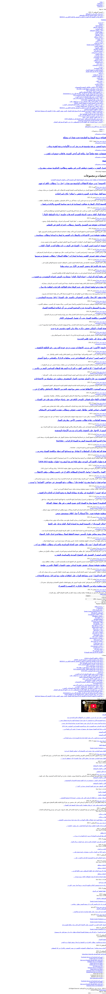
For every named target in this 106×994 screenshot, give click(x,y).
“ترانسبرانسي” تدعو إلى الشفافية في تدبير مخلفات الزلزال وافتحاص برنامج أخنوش (71, 358)
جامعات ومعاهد (98, 37)
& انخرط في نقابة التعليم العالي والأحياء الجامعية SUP (88, 95)
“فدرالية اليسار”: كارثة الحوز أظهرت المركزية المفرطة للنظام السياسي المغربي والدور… (69, 368)
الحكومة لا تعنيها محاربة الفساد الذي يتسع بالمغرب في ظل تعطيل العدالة (76, 503)
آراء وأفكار (100, 40)
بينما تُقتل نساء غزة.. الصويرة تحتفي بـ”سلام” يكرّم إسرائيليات (80, 194)
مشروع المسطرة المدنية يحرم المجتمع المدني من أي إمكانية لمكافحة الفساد (74, 308)
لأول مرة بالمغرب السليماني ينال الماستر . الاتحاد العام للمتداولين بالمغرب (82, 104)
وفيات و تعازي (99, 84)
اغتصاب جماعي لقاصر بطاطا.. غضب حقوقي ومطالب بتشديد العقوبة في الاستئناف (72, 410)
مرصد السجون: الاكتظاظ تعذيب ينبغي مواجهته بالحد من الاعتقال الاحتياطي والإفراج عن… (69, 389)
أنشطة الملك (99, 85)
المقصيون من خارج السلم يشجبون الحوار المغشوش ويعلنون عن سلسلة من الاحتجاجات (70, 379)
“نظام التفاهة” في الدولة (99, 891)
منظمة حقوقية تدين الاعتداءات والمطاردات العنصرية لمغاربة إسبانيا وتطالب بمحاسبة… (70, 235)
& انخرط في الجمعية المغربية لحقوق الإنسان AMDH (88, 103)
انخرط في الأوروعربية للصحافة (94, 14)
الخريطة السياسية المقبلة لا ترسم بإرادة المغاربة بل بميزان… (89, 836)
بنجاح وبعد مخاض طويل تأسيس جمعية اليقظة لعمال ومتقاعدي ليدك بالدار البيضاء (72, 534)
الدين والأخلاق (99, 35)
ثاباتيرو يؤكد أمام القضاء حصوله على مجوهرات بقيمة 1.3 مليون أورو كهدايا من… (84, 729)
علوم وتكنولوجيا (98, 68)
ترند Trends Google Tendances (95, 44)
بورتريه (101, 67)
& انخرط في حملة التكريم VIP (94, 90)
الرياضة (101, 73)
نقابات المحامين (98, 55)
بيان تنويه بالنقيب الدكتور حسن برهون (92, 117)
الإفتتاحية (100, 79)
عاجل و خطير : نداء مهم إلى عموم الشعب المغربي (89, 106)
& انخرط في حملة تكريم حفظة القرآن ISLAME (90, 89)
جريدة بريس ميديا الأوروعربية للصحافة (95, 126)
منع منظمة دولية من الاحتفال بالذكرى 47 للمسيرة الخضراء (82, 586)
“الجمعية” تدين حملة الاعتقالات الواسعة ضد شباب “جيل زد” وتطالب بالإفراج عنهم (72, 183)
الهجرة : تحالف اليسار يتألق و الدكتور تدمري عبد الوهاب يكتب (86, 101)
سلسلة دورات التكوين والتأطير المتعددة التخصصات (89, 87)
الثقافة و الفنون (98, 46)
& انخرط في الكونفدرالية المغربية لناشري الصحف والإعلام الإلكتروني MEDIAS (81, 17)
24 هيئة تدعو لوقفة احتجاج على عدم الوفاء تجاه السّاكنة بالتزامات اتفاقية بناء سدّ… (72, 287)
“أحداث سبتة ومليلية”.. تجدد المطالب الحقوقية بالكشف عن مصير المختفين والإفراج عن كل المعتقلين (78, 948)
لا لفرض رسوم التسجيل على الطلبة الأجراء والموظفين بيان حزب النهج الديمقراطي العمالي (78, 122)
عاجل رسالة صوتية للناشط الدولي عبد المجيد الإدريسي (88, 98)
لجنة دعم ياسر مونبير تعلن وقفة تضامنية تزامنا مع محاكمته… (89, 911)
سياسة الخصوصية (98, 683)
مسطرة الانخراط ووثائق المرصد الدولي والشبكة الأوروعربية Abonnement (83, 93)
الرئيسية (100, 22)
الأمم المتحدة (99, 29)
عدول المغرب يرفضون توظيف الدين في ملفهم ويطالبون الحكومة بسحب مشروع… (72, 168)
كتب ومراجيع (99, 38)
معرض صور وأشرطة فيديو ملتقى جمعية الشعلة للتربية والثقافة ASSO (83, 119)
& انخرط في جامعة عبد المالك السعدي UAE (90, 115)
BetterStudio (102, 990)
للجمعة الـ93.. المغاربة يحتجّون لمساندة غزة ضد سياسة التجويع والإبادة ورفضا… (73, 204)
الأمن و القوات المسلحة (96, 30)
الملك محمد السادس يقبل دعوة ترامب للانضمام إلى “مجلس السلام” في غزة (85, 751)
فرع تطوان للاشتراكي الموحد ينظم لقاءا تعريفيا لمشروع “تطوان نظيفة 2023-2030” (72, 462)
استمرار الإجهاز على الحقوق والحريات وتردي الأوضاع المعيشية (80, 430)
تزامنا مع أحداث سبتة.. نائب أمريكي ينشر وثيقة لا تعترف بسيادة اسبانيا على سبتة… (83, 723)
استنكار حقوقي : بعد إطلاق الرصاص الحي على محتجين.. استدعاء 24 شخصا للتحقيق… (83, 798)
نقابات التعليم (99, 54)
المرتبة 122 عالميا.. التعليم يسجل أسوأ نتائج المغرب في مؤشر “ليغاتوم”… (86, 825)
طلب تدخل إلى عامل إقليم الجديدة (91, 339)
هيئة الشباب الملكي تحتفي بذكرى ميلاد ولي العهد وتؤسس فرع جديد (78, 328)
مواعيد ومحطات (98, 60)
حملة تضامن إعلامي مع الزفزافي (94, 112)
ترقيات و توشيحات (98, 65)
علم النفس (100, 78)
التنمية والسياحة (98, 51)
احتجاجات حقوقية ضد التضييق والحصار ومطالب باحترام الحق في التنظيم (76, 225)
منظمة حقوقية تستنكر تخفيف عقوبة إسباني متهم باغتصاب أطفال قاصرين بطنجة (73, 565)
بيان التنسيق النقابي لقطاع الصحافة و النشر (91, 92)
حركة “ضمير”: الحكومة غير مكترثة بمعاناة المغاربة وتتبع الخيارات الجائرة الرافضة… (71, 493)
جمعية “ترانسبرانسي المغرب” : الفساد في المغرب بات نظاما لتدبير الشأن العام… (72, 246)
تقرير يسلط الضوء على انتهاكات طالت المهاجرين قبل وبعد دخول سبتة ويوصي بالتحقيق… (82, 820)
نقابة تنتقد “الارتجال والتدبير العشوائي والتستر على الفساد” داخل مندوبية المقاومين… (71, 297)
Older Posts (103, 594)
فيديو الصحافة (99, 62)
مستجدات (100, 82)
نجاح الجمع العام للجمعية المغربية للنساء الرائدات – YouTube (81, 441)
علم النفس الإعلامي (97, 76)
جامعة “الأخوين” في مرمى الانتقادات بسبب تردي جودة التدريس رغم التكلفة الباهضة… (70, 348)
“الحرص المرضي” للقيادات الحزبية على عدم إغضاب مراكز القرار (88, 841)
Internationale (99, 25)
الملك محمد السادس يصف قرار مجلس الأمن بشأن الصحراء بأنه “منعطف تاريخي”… (83, 758)
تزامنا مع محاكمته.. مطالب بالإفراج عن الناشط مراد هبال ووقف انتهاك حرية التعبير (83, 942)
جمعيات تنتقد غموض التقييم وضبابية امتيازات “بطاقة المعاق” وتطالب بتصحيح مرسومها (70, 256)
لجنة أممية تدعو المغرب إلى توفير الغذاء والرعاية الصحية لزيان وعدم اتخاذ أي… (84, 738)
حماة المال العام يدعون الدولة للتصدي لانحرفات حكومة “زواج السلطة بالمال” (74, 214)
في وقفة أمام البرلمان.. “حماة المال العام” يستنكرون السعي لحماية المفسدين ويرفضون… (69, 277)
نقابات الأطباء (99, 59)
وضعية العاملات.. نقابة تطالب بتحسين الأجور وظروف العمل (81, 420)
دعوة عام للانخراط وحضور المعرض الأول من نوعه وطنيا (83, 266)
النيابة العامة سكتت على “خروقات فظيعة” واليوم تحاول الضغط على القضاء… (85, 805)
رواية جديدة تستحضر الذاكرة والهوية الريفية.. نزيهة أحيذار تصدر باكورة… (86, 885)
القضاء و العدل (99, 33)
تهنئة (104, 161)
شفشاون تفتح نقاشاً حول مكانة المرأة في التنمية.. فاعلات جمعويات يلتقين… (75, 154)
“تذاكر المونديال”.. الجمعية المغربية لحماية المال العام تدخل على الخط (77, 524)
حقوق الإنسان (99, 32)
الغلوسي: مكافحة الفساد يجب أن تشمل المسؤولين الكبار (82, 318)
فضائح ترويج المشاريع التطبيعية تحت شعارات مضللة (84, 137)
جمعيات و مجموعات (97, 52)
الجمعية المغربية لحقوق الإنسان (94, 70)
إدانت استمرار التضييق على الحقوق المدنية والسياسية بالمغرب (80, 555)
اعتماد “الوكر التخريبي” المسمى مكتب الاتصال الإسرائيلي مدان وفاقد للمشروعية (84, 925)
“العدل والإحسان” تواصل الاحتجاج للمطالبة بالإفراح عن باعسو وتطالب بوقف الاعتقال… (70, 472)
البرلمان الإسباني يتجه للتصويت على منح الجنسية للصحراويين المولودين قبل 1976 (84, 726)
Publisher (103, 20)
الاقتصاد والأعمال (98, 49)
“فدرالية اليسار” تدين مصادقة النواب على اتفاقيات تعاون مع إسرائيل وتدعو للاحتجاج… (70, 576)
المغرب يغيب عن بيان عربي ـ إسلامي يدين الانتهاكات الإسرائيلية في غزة (86, 717)
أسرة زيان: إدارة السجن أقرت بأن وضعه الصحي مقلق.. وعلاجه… (88, 904)
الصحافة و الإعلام (98, 27)
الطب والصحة (99, 48)
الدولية (101, 24)
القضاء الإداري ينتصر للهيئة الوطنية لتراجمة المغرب (89, 96)
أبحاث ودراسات (98, 43)
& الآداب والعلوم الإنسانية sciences (93, 109)
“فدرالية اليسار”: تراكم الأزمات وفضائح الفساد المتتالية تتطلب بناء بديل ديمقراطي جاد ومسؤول (80, 932)
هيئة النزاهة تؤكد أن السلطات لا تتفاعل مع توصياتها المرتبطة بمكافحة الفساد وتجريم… (70, 451)
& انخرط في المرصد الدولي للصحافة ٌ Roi (91, 114)
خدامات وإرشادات (98, 74)
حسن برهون (99, 81)
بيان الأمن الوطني (101, 771)
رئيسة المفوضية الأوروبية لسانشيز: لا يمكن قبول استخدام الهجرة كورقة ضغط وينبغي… (82, 720)
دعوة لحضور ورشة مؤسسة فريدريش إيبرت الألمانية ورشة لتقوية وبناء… (76, 146)
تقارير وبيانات (99, 41)
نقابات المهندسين (98, 57)
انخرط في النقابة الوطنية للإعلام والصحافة (91, 15)
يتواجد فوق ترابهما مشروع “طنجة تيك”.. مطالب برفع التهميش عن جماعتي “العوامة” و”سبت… (67, 482)
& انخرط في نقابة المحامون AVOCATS (92, 100)
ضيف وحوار (99, 63)
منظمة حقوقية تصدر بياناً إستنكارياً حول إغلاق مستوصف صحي (80, 513)
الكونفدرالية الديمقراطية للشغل (94, 71)
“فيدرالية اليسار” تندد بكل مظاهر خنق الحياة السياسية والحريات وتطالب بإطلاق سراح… (70, 544)
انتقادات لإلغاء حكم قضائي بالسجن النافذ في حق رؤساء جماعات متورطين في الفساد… (70, 399)
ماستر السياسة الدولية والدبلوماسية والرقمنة (90, 120)
